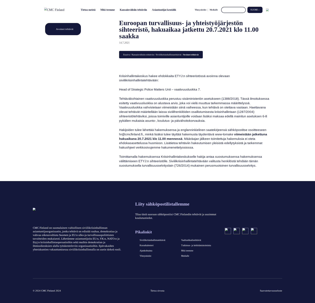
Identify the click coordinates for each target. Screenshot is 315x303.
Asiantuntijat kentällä (164, 9)
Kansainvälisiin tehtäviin (133, 9)
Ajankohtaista (146, 250)
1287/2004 (245, 112)
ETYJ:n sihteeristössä (190, 76)
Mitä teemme (107, 9)
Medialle (214, 10)
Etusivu (126, 54)
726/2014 (182, 165)
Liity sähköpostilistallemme (162, 204)
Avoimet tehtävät (64, 29)
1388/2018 (230, 98)
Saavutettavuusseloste (271, 290)
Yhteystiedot (200, 10)
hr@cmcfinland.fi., (131, 134)
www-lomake (224, 134)
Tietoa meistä (88, 9)
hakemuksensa (166, 130)
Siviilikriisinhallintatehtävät (168, 54)
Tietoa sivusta (157, 290)
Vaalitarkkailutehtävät (191, 240)
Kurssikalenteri (147, 245)
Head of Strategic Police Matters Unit (145, 89)
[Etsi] (242, 10)
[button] (254, 10)
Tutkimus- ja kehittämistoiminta (196, 245)
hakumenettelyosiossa (177, 147)
